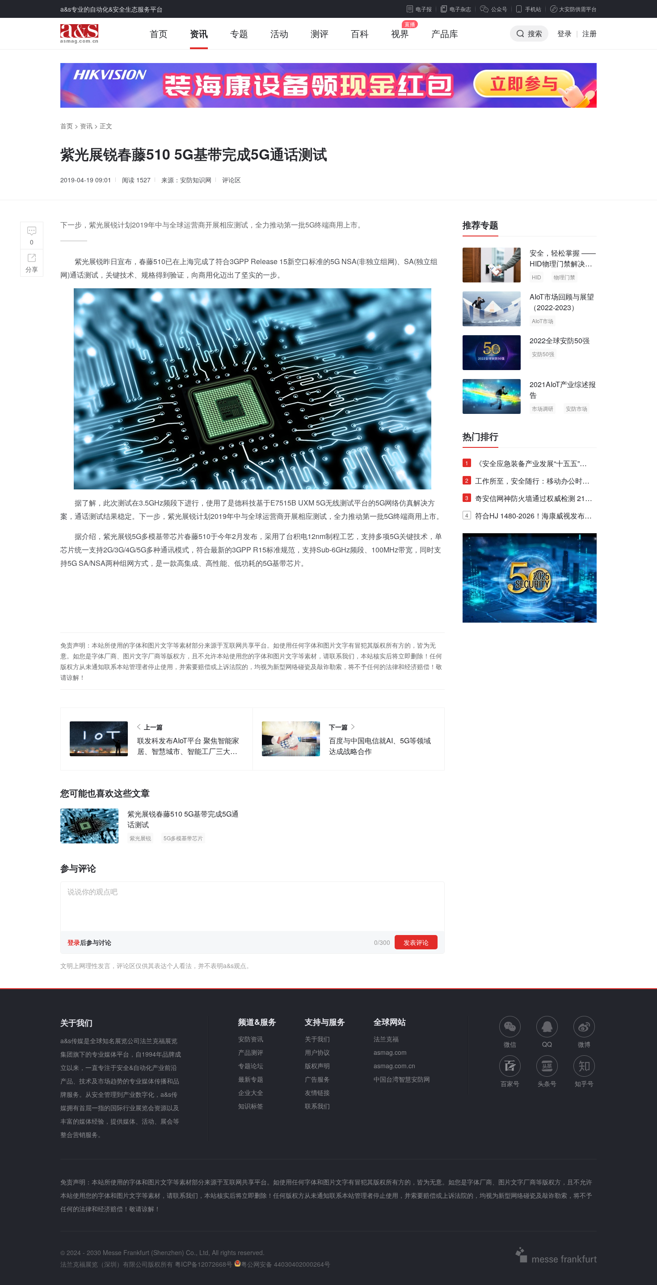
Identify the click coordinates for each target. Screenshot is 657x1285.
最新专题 (250, 1078)
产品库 (444, 33)
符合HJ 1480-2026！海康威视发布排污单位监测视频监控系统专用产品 (528, 517)
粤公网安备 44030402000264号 (285, 1264)
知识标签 (250, 1105)
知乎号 (584, 1083)
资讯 (199, 33)
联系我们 (317, 1105)
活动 (279, 33)
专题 (239, 33)
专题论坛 (250, 1065)
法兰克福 (386, 1038)
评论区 (231, 179)
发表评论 (416, 942)
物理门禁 (564, 277)
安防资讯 (250, 1038)
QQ (547, 1044)
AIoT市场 (542, 320)
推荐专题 (480, 225)
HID (536, 277)
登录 (564, 33)
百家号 (510, 1083)
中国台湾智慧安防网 (402, 1078)
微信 (510, 1032)
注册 (589, 33)
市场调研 (542, 408)
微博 (584, 1044)
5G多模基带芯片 (183, 838)
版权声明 (317, 1065)
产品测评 (250, 1052)
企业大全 (250, 1092)
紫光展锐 (140, 838)
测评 (319, 33)
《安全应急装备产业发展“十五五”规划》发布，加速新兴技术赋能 (526, 465)
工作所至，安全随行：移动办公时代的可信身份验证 (527, 482)
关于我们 (317, 1038)
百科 (360, 33)
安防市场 (576, 408)
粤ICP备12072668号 (203, 1264)
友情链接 (317, 1092)
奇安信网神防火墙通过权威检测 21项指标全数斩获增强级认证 (528, 500)
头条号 (547, 1083)
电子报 (424, 9)
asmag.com (390, 1052)
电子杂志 (460, 9)
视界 (400, 33)
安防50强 (543, 354)
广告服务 (317, 1078)
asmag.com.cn (394, 1065)
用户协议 (317, 1052)
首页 (159, 33)
